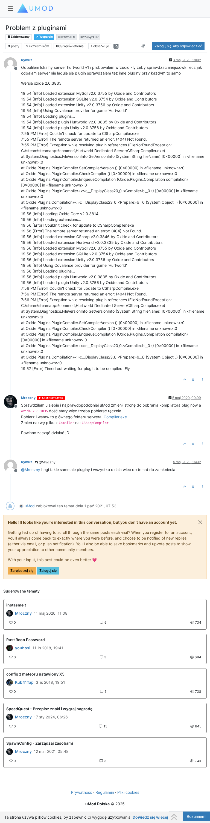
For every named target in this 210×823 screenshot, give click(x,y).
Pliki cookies (128, 792)
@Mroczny (47, 462)
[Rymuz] (9, 613)
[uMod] (9, 717)
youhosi (22, 648)
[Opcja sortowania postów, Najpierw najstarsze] (143, 46)
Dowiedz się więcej (150, 817)
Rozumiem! (196, 816)
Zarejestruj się (21, 571)
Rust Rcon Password (25, 639)
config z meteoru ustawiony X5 (35, 674)
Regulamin (104, 792)
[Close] (200, 522)
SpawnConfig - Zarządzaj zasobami (39, 743)
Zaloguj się (48, 571)
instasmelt (16, 605)
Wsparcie (46, 37)
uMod (30, 506)
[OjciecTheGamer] (9, 648)
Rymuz (26, 60)
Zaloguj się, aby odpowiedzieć (178, 46)
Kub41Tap (24, 682)
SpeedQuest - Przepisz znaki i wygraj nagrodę (49, 708)
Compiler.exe (115, 417)
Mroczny (28, 398)
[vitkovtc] (9, 682)
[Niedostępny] (12, 63)
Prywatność (81, 792)
